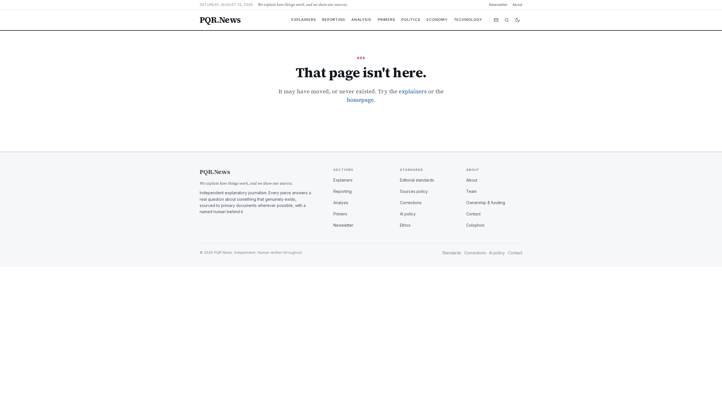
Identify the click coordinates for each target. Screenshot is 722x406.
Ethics (405, 225)
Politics (410, 19)
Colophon (475, 225)
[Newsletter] (496, 20)
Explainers (303, 19)
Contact (473, 213)
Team (471, 191)
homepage (360, 99)
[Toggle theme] (517, 20)
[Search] (507, 20)
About (517, 5)
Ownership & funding (485, 202)
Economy (436, 19)
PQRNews (220, 20)
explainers (413, 91)
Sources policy (414, 191)
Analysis (361, 19)
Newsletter (498, 5)
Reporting (333, 19)
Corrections (411, 202)
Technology (468, 19)
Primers (386, 19)
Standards (451, 252)
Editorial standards (417, 180)
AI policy (408, 213)
